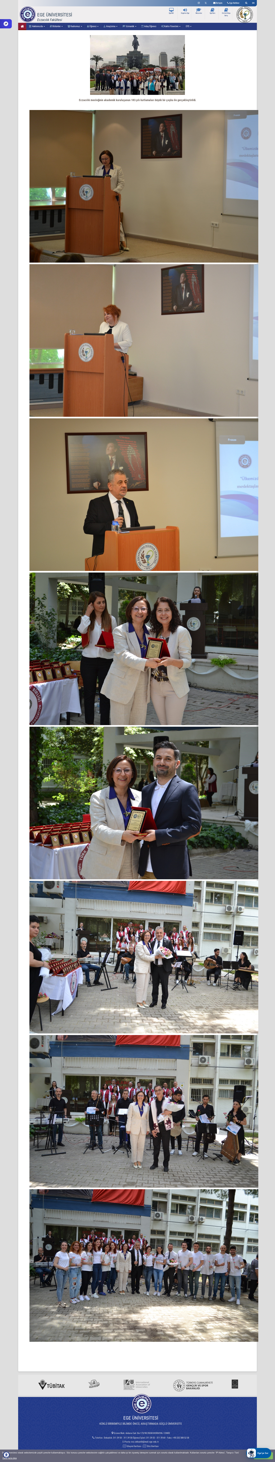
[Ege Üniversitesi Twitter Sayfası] (206, 2)
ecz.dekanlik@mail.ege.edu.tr (145, 1441)
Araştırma (111, 26)
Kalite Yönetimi (171, 26)
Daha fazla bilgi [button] (10, 1458)
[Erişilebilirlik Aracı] (6, 1455)
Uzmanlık (130, 26)
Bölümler (56, 26)
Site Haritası (152, 1446)
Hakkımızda (37, 26)
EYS (187, 26)
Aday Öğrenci (150, 26)
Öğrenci (93, 26)
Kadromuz (75, 26)
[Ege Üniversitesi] (246, 2)
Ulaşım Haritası (133, 1446)
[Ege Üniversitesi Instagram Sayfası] (198, 2)
